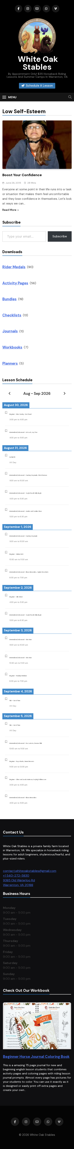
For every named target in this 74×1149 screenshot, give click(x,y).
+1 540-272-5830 (16, 875)
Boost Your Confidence (22, 175)
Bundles (9, 299)
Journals (10, 331)
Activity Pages (15, 283)
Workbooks (12, 347)
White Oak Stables (37, 63)
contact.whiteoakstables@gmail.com (29, 871)
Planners (10, 363)
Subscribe (59, 236)
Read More (9, 210)
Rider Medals (13, 267)
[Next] (65, 393)
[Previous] (9, 393)
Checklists (11, 315)
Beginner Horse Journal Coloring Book (36, 1056)
